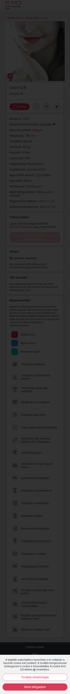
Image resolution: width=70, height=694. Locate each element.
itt (34, 669)
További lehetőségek (35, 677)
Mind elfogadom (35, 687)
